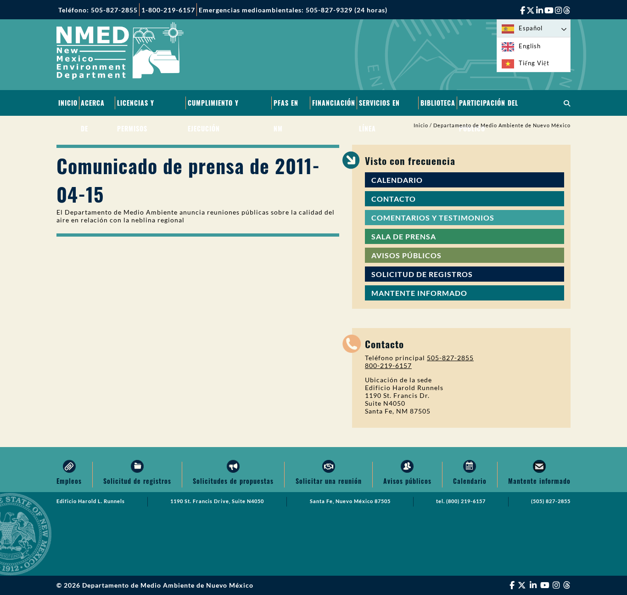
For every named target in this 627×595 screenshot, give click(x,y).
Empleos (69, 481)
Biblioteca (437, 103)
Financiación (333, 103)
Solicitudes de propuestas (233, 481)
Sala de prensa (403, 236)
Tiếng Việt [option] (534, 63)
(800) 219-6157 (466, 501)
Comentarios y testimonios (432, 217)
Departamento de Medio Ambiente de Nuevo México (502, 125)
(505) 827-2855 (551, 501)
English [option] (530, 46)
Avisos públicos (406, 255)
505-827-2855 (450, 358)
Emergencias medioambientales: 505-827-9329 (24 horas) (293, 10)
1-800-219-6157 (168, 10)
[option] (533, 46)
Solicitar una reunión (329, 481)
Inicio (68, 103)
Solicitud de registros (422, 274)
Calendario (397, 180)
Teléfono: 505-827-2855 (98, 10)
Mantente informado (419, 293)
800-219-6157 (388, 365)
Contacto (393, 198)
